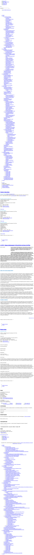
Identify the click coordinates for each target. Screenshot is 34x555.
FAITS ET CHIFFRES (5, 186)
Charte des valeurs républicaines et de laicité (26, 442)
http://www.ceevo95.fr (22, 195)
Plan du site (19, 443)
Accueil (3, 182)
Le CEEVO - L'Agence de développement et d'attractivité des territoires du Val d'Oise (15, 245)
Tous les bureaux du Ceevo (4, 434)
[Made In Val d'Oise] (29, 403)
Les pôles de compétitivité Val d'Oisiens (7, 185)
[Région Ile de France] (5, 9)
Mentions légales (3, 329)
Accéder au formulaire (27, 416)
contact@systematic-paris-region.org (8, 397)
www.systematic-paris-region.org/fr (8, 398)
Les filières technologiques (6, 187)
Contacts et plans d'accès (4, 192)
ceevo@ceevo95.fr (13, 195)
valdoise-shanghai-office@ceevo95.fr (8, 230)
